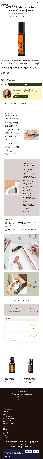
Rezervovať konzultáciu (21, 96)
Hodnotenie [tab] (23, 103)
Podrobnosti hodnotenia (28, 16)
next (41, 371)
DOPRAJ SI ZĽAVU (6, 414)
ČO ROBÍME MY (6, 411)
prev (2, 371)
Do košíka (26, 84)
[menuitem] (10, 2)
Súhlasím (36, 451)
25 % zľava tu (23, 400)
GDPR (4, 421)
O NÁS (4, 408)
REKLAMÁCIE (5, 425)
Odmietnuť (28, 451)
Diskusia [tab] (32, 103)
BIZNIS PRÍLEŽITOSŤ (7, 409)
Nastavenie (7, 456)
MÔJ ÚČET (5, 426)
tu (22, 453)
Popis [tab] (5, 103)
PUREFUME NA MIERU (7, 416)
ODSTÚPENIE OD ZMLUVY (8, 423)
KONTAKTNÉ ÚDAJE (7, 420)
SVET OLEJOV (6, 413)
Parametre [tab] (13, 103)
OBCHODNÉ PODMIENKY (8, 418)
